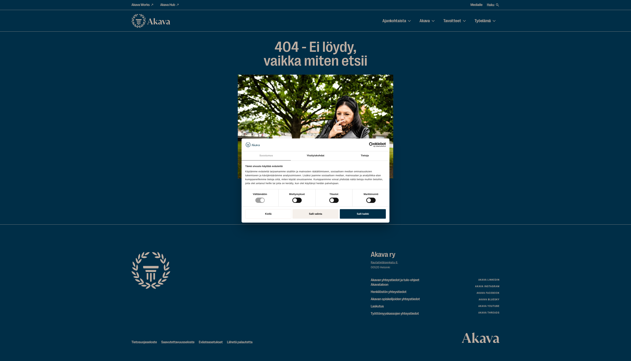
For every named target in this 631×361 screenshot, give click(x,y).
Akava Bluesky (489, 299)
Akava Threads (489, 312)
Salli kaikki (363, 213)
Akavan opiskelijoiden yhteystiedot (395, 299)
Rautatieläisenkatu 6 (384, 262)
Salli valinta (315, 213)
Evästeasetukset (211, 342)
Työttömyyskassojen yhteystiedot (395, 314)
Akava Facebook (488, 292)
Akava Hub (167, 5)
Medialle (476, 5)
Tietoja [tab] (365, 155)
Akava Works (140, 5)
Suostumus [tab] (266, 155)
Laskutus (377, 306)
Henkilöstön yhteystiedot (388, 292)
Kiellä (268, 213)
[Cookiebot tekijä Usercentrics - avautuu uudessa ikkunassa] (371, 144)
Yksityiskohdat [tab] (315, 155)
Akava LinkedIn (489, 279)
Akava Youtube (489, 306)
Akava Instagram (487, 286)
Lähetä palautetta (239, 342)
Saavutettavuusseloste (178, 342)
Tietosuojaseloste (144, 342)
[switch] (297, 200)
